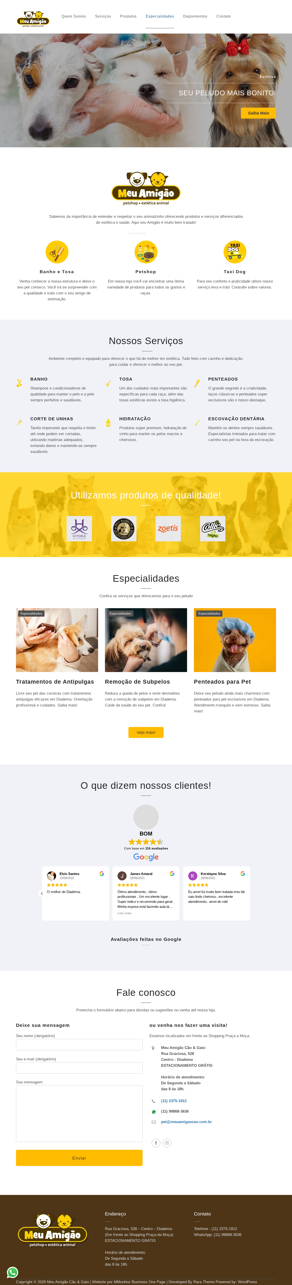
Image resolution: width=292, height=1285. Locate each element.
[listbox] (146, 87)
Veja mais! (146, 732)
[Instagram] (167, 1143)
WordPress (247, 1282)
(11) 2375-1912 (174, 1101)
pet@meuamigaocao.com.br (186, 1122)
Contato (223, 16)
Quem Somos (74, 16)
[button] (42, 893)
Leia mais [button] (124, 913)
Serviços (103, 16)
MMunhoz (122, 1282)
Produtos (128, 16)
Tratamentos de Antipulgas (55, 681)
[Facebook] (156, 1143)
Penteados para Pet (222, 681)
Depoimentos (195, 16)
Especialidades (160, 16)
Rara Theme (203, 1282)
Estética (268, 76)
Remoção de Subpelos (137, 681)
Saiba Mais (258, 113)
